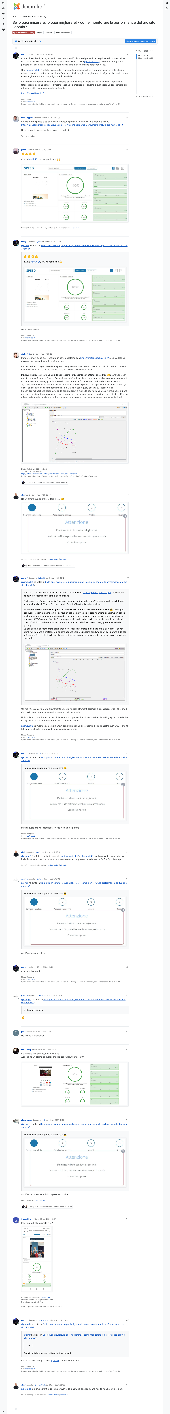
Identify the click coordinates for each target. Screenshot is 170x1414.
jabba (23, 150)
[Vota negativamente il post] (121, 109)
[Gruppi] (3, 30)
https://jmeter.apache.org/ (93, 358)
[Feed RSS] (40, 41)
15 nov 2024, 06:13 (52, 753)
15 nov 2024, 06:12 (56, 578)
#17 (127, 1320)
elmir (23, 495)
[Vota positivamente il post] (112, 109)
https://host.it (30, 102)
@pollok (55, 1360)
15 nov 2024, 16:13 (54, 995)
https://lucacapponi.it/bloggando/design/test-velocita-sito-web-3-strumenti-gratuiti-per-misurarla (70, 124)
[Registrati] (166, 8)
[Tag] (3, 14)
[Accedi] (166, 3)
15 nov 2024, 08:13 (52, 852)
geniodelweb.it (39, 1200)
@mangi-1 (26, 856)
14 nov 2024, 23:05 (47, 354)
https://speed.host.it (31, 93)
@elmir (24, 757)
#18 (127, 1385)
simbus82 (25, 354)
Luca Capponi (27, 118)
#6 (127, 495)
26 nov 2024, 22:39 (57, 1385)
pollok (24, 1032)
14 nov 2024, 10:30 (53, 241)
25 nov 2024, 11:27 (48, 1050)
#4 (127, 241)
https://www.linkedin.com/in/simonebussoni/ (60, 474)
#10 (127, 879)
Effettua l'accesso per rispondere (140, 41)
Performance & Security (24, 33)
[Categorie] (3, 3)
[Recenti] (3, 8)
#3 (127, 150)
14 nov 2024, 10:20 (43, 150)
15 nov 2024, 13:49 (45, 967)
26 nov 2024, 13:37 (48, 1219)
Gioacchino (26, 1219)
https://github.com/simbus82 (31, 474)
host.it (31, 159)
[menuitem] (166, 3)
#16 (127, 1219)
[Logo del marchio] (29, 6)
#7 (128, 578)
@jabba (25, 245)
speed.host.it (90, 61)
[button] (3, 1411)
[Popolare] (3, 19)
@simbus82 (27, 582)
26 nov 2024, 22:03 (59, 1320)
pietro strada (26, 1120)
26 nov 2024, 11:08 (56, 1120)
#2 (127, 118)
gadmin (24, 879)
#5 (127, 354)
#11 (127, 967)
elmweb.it (63, 559)
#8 (127, 753)
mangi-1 (24, 54)
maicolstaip (26, 1050)
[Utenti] (3, 24)
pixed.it (75, 228)
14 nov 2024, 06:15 (45, 54)
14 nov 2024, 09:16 (50, 118)
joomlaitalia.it (46, 1297)
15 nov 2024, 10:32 (52, 879)
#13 (127, 1032)
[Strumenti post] (126, 109)
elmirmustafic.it (53, 559)
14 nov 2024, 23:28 (43, 495)
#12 (127, 995)
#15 (127, 1120)
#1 (128, 54)
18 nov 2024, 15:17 (43, 1032)
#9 (127, 852)
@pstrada (26, 1324)
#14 (127, 1050)
